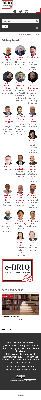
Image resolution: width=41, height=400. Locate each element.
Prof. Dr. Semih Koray (8, 197)
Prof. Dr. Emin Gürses (33, 119)
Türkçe (5, 26)
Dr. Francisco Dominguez (32, 85)
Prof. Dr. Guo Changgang (8, 119)
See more (6, 329)
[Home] (7, 4)
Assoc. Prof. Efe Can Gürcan (20, 119)
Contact (21, 395)
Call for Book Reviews (10, 317)
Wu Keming (32, 221)
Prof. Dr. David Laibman (20, 197)
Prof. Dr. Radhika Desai (8, 85)
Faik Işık (7, 166)
